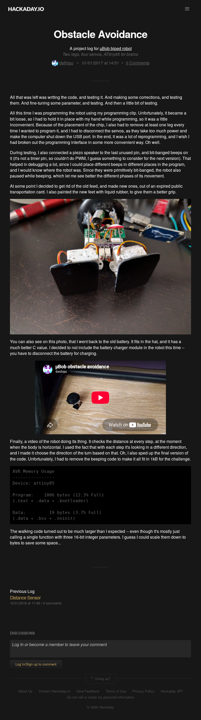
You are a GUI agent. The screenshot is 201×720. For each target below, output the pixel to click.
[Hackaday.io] (26, 9)
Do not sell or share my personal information (100, 697)
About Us (25, 691)
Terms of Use (116, 691)
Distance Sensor (25, 597)
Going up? (102, 678)
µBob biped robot (116, 48)
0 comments (52, 602)
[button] (187, 9)
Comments (137, 63)
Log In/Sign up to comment (36, 664)
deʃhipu (66, 63)
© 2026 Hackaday (100, 707)
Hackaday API (172, 691)
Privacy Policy (143, 691)
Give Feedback (87, 691)
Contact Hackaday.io (54, 691)
